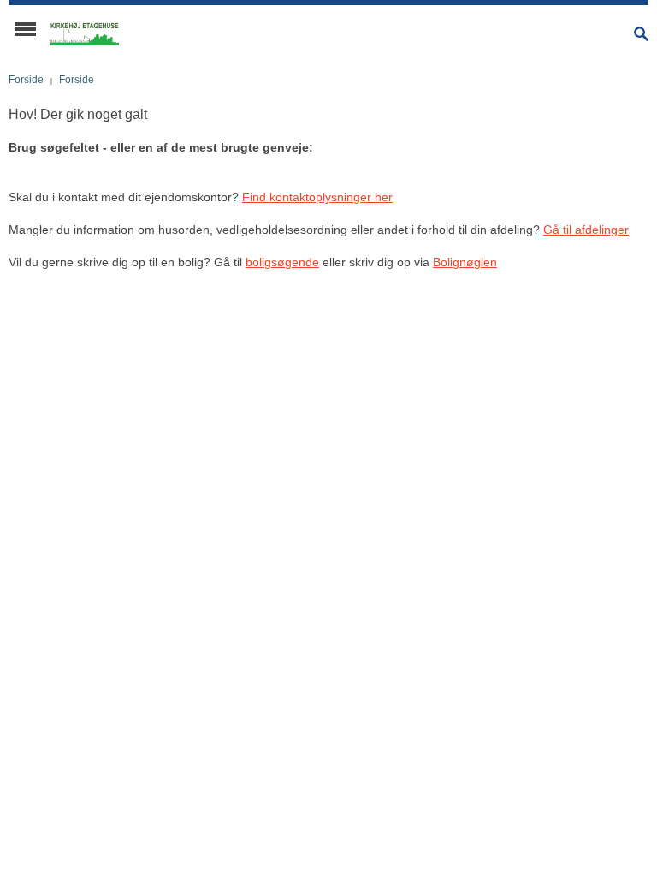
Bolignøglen (465, 262)
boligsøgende (282, 262)
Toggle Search (641, 34)
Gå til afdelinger (586, 229)
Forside (26, 80)
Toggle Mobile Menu (25, 29)
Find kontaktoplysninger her (317, 197)
